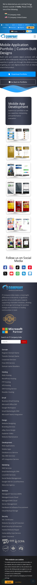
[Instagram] (11, 268)
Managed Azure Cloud (10, 497)
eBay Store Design (8, 430)
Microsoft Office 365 (9, 404)
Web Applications (8, 446)
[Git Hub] (30, 275)
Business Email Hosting (10, 401)
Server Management (9, 504)
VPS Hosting (6, 385)
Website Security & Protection (13, 523)
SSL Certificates (7, 520)
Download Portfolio (19, 74)
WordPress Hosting (9, 378)
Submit (24, 342)
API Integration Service (10, 459)
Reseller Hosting (8, 392)
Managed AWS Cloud (9, 501)
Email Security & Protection (12, 526)
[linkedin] (24, 268)
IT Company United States (17, 17)
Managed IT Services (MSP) (12, 494)
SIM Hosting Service (9, 389)
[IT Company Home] (2, 25)
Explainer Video (7, 433)
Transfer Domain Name (10, 356)
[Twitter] (5, 275)
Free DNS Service (8, 363)
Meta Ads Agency (8, 485)
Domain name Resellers (11, 366)
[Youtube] (11, 275)
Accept (9, 582)
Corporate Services (9, 359)
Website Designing (9, 423)
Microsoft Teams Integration (12, 414)
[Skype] (24, 275)
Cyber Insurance (8, 536)
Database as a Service (10, 452)
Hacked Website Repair (10, 530)
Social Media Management (11, 478)
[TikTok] (17, 268)
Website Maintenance (10, 437)
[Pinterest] (30, 268)
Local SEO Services (9, 475)
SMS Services (7, 468)
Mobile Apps (6, 449)
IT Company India (14, 15)
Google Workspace (9, 408)
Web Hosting (6, 375)
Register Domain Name (10, 353)
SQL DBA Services (8, 456)
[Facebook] (5, 268)
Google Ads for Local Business (13, 481)
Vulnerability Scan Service (11, 533)
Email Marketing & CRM (10, 411)
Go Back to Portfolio (18, 82)
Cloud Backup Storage (10, 511)
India (15, 31)
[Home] (12, 288)
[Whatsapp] (18, 275)
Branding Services (8, 427)
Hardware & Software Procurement (15, 507)
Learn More (18, 582)
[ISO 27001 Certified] (9, 320)
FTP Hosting (6, 382)
